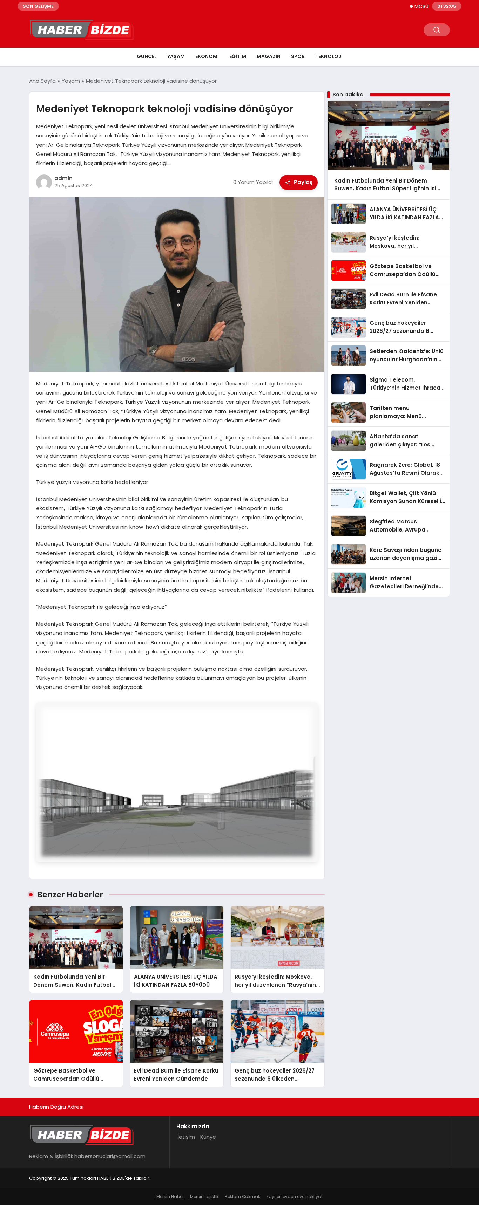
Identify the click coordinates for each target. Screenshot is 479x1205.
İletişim (185, 1137)
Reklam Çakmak (242, 1196)
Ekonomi (207, 56)
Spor (298, 56)
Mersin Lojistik (204, 1196)
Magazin (269, 56)
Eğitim (237, 56)
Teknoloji (329, 56)
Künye (208, 1137)
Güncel (147, 56)
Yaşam (176, 56)
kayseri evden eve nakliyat (295, 1196)
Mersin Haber (170, 1196)
